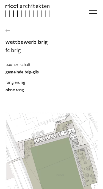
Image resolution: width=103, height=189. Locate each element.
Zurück (8, 30)
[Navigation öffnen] (93, 11)
